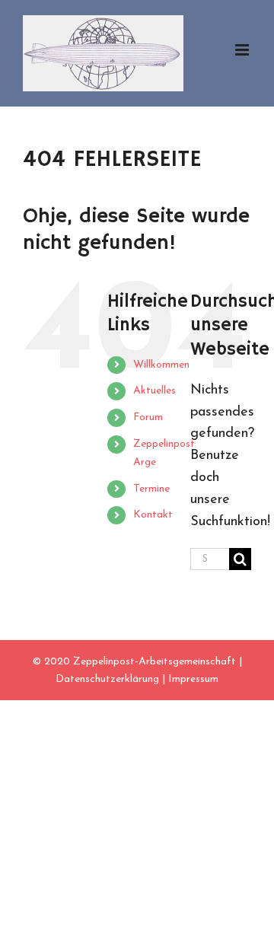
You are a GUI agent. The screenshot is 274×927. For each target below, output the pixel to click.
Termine (151, 489)
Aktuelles (154, 391)
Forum (148, 417)
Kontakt (153, 515)
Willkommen (161, 365)
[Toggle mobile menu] (243, 50)
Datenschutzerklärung (107, 679)
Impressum (193, 679)
